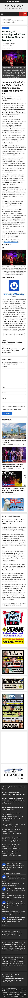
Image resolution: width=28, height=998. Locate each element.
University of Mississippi (9, 43)
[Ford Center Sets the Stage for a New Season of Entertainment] (14, 455)
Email (4, 393)
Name (4, 387)
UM (8, 28)
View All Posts (19, 334)
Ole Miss (4, 28)
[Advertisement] (14, 747)
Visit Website (8, 334)
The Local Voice (14, 6)
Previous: (12, 342)
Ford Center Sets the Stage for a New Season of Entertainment (12, 465)
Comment (5, 366)
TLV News (5, 494)
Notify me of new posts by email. (12, 409)
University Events (10, 484)
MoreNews (14, 996)
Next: (13, 349)
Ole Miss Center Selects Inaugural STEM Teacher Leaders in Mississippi (14, 878)
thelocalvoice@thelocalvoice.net (14, 978)
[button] (2, 14)
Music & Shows (7, 460)
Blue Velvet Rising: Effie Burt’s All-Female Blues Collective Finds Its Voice (13, 919)
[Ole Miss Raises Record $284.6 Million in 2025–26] (14, 431)
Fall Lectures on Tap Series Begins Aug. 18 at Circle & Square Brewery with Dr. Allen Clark (13, 490)
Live (25, 14)
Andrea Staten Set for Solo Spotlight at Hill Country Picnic (13, 890)
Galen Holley (10, 864)
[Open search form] (17, 14)
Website (4, 398)
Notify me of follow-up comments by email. (13, 406)
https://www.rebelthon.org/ (11, 241)
